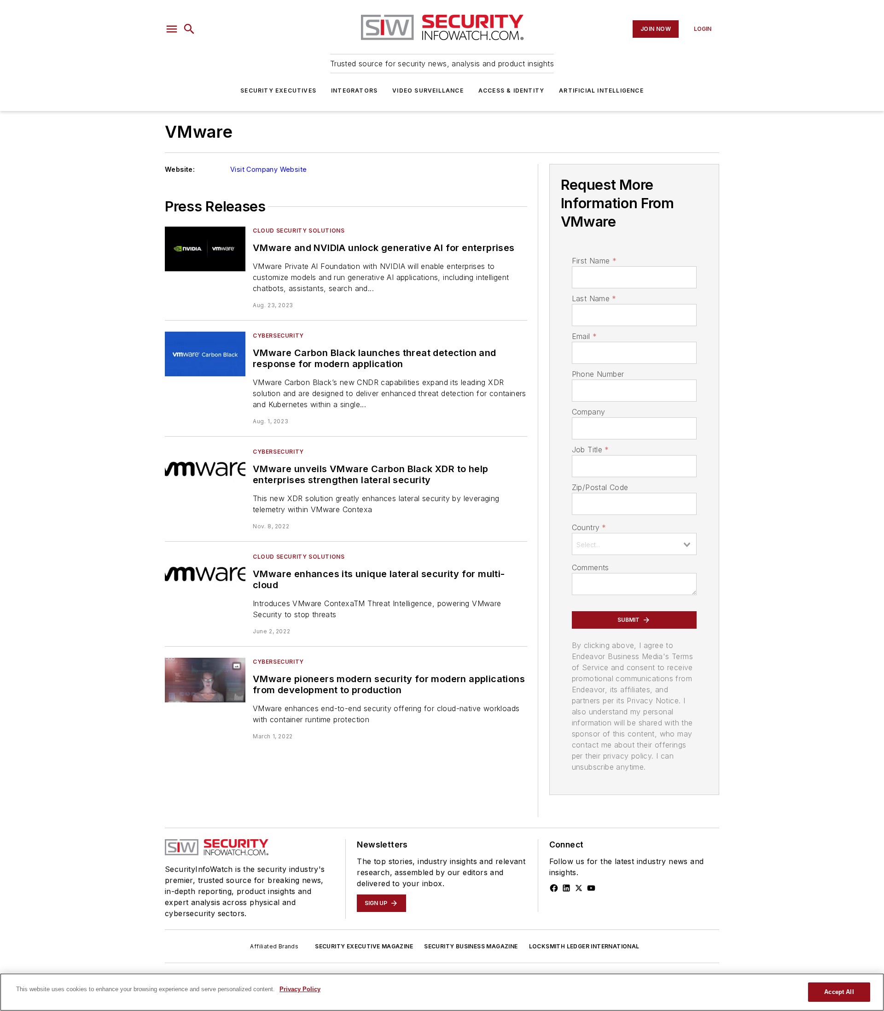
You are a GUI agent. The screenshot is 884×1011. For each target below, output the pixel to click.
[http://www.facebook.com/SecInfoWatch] (553, 888)
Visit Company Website (268, 169)
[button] (172, 29)
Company (588, 411)
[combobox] (634, 544)
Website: (180, 169)
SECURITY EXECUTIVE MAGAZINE (364, 946)
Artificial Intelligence (601, 90)
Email (584, 336)
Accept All (839, 991)
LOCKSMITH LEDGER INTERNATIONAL (584, 946)
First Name (594, 260)
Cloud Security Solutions (298, 230)
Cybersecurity (278, 335)
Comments (590, 567)
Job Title (590, 449)
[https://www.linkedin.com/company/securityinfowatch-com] (566, 888)
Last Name (594, 298)
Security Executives (278, 90)
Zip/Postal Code (600, 487)
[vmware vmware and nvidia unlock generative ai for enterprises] (205, 249)
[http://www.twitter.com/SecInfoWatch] (578, 888)
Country (589, 527)
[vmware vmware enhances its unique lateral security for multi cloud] (205, 575)
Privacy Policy (299, 989)
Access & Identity (511, 90)
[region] (442, 992)
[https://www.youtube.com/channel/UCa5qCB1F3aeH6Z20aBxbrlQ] (591, 888)
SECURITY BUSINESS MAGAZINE (471, 946)
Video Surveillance (428, 90)
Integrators (354, 90)
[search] (189, 29)
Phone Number (598, 374)
